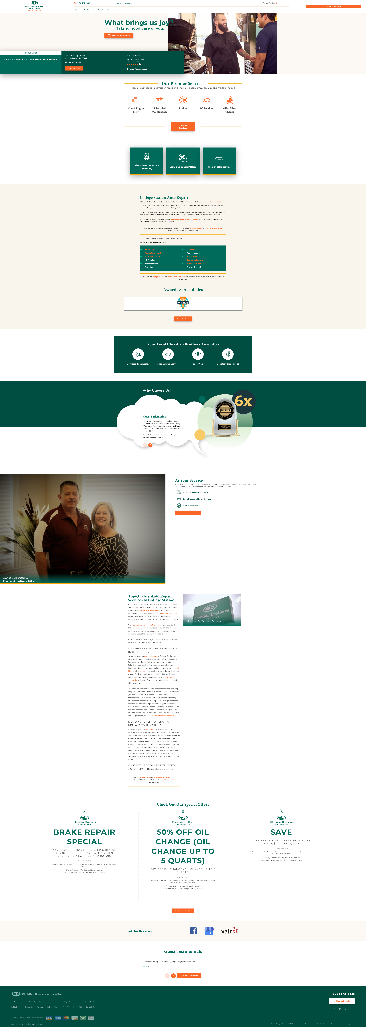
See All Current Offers (183, 911)
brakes (143, 671)
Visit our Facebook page (138, 69)
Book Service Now (335, 6)
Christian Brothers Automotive (161, 716)
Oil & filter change (152, 256)
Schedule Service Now (120, 35)
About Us (188, 513)
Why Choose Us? (35, 1002)
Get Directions (74, 68)
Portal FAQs (90, 1007)
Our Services (15, 1002)
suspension (133, 680)
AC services (150, 249)
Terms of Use (90, 1002)
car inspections (150, 656)
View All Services (183, 126)
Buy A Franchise (70, 1002)
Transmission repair (153, 253)
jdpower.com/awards (154, 437)
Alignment (191, 249)
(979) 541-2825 (83, 3)
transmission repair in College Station (184, 219)
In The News (15, 1007)
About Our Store (183, 319)
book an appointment (164, 777)
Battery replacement (195, 260)
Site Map (40, 1007)
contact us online (213, 228)
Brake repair (192, 256)
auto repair (150, 729)
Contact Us (29, 1007)
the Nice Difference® (149, 610)
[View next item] (150, 445)
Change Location (343, 1001)
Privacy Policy (52, 1007)
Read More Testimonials (189, 976)
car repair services (169, 613)
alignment (169, 677)
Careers (52, 1002)
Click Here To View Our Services (203, 621)
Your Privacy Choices (71, 1007)
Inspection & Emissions (196, 263)
